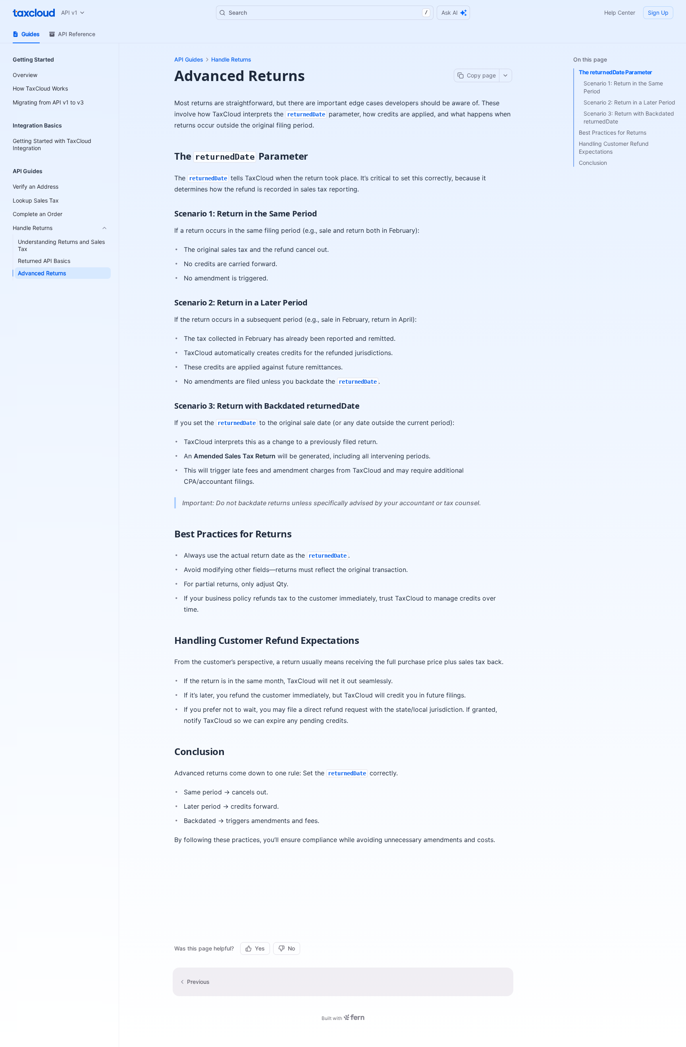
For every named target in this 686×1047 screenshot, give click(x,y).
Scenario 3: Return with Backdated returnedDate (629, 117)
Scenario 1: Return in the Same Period (623, 87)
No (291, 948)
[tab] (26, 34)
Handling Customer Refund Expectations (614, 147)
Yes (260, 948)
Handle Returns (231, 59)
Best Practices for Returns (612, 132)
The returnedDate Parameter (615, 72)
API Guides (188, 59)
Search (328, 12)
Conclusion (593, 162)
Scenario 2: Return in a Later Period (629, 102)
